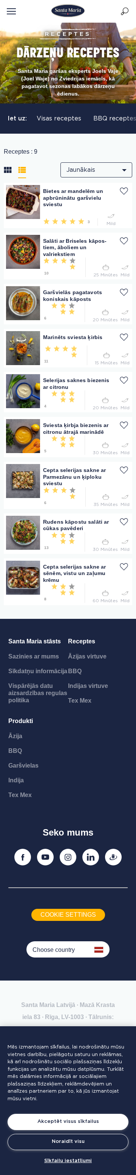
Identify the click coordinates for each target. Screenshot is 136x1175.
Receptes (81, 641)
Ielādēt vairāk (24, 608)
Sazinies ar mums (33, 656)
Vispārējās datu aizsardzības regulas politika (37, 693)
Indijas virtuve (88, 686)
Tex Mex (79, 700)
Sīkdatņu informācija (37, 671)
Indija (16, 780)
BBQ (75, 671)
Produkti (20, 721)
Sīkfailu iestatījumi (68, 1160)
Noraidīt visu (68, 1141)
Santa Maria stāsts (34, 641)
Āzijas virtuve (87, 656)
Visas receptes (59, 119)
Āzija (15, 736)
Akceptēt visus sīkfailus (68, 1121)
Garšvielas (23, 765)
